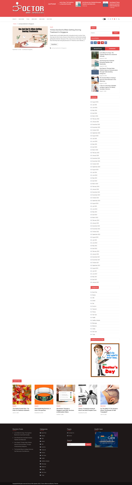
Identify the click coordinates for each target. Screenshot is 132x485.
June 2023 (94, 209)
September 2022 (96, 234)
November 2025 (96, 127)
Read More (54, 44)
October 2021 (95, 262)
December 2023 (96, 192)
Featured (94, 309)
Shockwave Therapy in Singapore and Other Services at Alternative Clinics (65, 410)
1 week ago (107, 7)
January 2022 (95, 254)
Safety (93, 328)
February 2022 (95, 251)
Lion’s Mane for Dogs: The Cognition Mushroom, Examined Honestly (108, 54)
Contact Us (71, 432)
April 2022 (94, 248)
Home (70, 435)
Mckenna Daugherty (28, 49)
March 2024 (95, 183)
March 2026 (95, 116)
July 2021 (94, 271)
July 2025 (94, 138)
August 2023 (95, 203)
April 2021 (94, 279)
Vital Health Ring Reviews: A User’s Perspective (43, 409)
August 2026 (95, 102)
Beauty (94, 295)
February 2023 (95, 220)
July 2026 (94, 104)
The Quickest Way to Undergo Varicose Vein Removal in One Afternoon (108, 79)
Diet (93, 303)
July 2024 (94, 172)
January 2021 (95, 282)
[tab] (98, 48)
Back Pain (21, 19)
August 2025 (95, 135)
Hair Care (42, 19)
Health (14, 19)
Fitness (94, 312)
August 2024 (95, 169)
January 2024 (95, 189)
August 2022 (95, 237)
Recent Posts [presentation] (98, 48)
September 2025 (96, 133)
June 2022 (94, 242)
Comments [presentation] (112, 48)
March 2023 (95, 217)
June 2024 (94, 175)
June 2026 (94, 107)
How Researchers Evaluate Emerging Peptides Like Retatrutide (107, 62)
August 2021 (95, 268)
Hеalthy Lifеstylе (96, 320)
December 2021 (96, 257)
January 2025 (95, 155)
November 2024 (96, 161)
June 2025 (94, 141)
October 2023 (95, 197)
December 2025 (96, 124)
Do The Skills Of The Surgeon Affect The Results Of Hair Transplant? (109, 410)
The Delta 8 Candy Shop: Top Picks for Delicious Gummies (21, 409)
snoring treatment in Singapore (58, 48)
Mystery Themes (54, 483)
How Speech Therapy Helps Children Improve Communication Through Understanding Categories (114, 4)
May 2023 (94, 211)
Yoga (27, 19)
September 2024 (96, 166)
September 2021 (96, 265)
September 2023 (96, 200)
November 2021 (96, 259)
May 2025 (94, 144)
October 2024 (95, 164)
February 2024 (95, 186)
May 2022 (94, 245)
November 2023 (96, 195)
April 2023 (94, 214)
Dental (93, 300)
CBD (93, 297)
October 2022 (95, 231)
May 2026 (94, 110)
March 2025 (95, 149)
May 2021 (94, 276)
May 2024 (94, 178)
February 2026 (95, 118)
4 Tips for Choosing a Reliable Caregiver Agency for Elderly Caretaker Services (108, 87)
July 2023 (94, 206)
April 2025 (94, 147)
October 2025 (95, 130)
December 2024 (96, 158)
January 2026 (95, 121)
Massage (94, 323)
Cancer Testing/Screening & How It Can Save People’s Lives (87, 409)
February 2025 (95, 152)
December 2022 (96, 226)
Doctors (49, 19)
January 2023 (95, 223)
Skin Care (34, 19)
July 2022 (94, 240)
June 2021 (94, 273)
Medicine (94, 326)
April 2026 (94, 113)
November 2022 (96, 228)
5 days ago (80, 5)
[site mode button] (104, 19)
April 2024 (94, 180)
